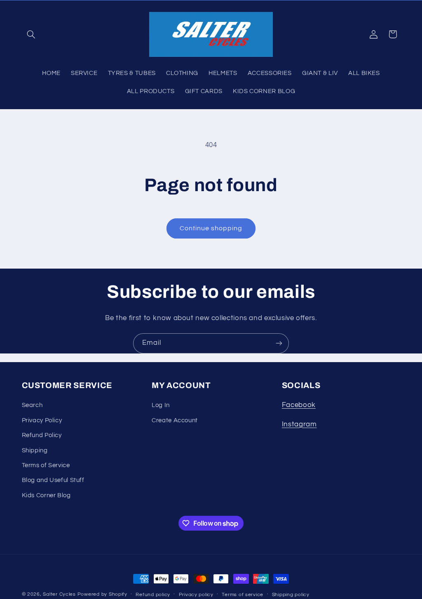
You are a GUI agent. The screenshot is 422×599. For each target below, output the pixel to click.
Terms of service (242, 594)
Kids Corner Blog (46, 495)
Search (32, 405)
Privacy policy (196, 594)
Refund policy (153, 594)
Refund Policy (42, 435)
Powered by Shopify (102, 594)
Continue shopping (211, 228)
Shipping (35, 450)
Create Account (175, 420)
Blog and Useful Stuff (53, 480)
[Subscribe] (279, 343)
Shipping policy (290, 594)
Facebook (299, 405)
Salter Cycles (59, 594)
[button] (31, 34)
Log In (161, 405)
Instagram (299, 424)
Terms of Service (46, 465)
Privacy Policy (42, 420)
